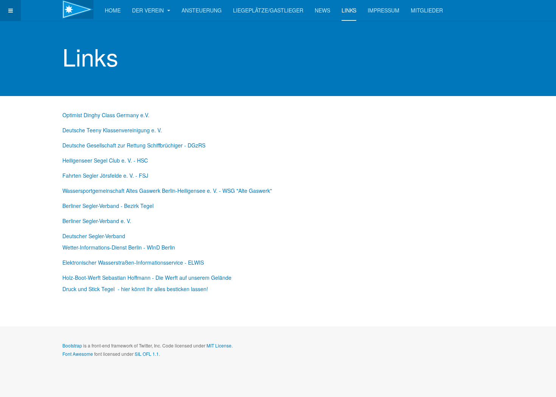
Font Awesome (77, 353)
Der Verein (148, 10)
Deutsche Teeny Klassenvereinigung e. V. (112, 130)
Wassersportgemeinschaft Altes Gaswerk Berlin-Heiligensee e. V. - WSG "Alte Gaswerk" (167, 190)
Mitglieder (427, 10)
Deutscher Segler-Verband (93, 236)
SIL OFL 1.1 (147, 353)
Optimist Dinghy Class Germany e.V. (105, 115)
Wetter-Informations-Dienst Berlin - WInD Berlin (118, 247)
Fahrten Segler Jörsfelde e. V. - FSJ (105, 175)
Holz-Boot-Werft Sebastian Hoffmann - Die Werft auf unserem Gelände (146, 277)
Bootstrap (72, 345)
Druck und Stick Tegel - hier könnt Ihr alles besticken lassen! (135, 289)
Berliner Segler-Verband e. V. (96, 221)
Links (349, 10)
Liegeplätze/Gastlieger (268, 10)
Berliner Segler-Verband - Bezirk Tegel (108, 205)
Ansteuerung (202, 10)
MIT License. (220, 345)
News (322, 10)
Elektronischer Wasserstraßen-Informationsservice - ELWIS (133, 262)
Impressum (383, 10)
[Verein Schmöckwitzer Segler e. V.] (77, 9)
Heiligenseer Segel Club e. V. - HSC (105, 160)
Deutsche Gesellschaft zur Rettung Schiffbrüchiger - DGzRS (133, 145)
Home (113, 10)
